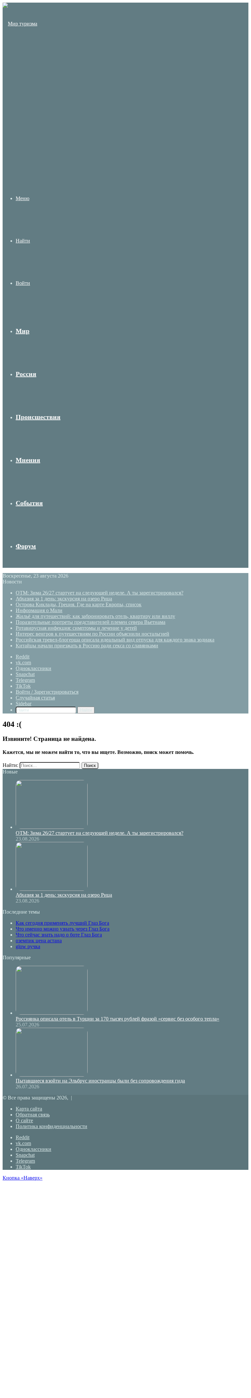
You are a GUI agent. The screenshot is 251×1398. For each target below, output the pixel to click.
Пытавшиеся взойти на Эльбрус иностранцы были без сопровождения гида (100, 1080)
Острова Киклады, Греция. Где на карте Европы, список (79, 604)
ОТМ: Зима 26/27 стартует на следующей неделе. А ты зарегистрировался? (99, 593)
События (29, 503)
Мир (22, 330)
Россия (26, 373)
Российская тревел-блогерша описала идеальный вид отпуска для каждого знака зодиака (115, 639)
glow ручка (28, 946)
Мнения (28, 460)
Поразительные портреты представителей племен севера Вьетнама (90, 622)
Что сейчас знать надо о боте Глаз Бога (59, 934)
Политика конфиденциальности (51, 1126)
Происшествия (38, 416)
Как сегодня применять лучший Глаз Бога (62, 923)
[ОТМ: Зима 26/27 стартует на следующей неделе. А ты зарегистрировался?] (52, 827)
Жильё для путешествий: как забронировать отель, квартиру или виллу (95, 616)
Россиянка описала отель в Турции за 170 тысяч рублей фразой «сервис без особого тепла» (117, 1019)
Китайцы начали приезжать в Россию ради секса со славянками (87, 645)
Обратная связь (33, 1114)
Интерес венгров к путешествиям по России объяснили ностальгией (92, 634)
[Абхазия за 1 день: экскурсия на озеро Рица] (52, 889)
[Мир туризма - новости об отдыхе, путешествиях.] (21, 151)
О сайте (24, 1120)
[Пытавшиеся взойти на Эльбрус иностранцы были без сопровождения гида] (52, 1075)
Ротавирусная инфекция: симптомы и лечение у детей (76, 628)
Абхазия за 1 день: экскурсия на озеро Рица (64, 598)
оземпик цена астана (39, 940)
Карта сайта (29, 1108)
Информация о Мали (39, 610)
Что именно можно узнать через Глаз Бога (62, 929)
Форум (26, 546)
